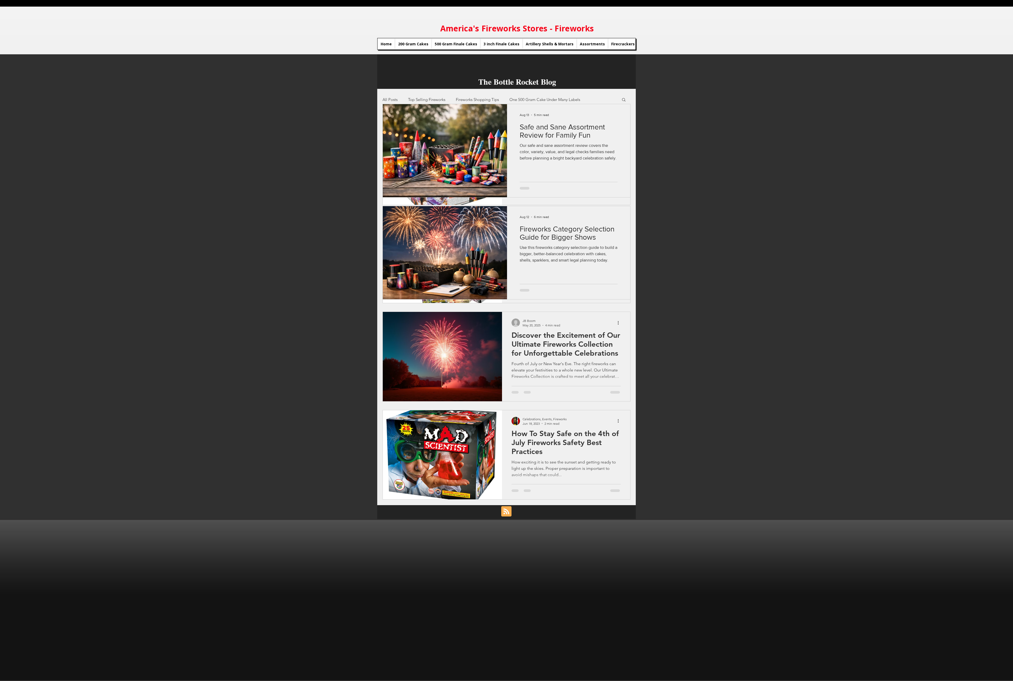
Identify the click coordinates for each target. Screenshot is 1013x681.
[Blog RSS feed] (506, 511)
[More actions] (620, 323)
